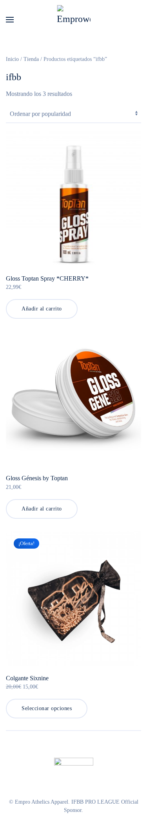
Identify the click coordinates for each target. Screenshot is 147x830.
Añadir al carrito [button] (42, 309)
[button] (10, 19)
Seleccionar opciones (47, 708)
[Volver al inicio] (73, 19)
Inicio (12, 59)
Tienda (31, 59)
